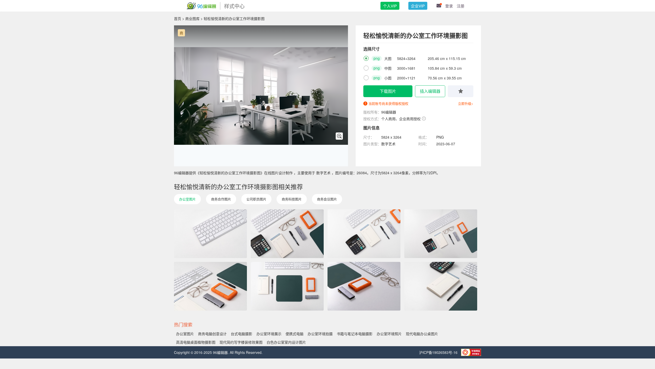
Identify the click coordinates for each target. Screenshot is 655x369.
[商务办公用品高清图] (287, 233)
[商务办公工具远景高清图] (440, 233)
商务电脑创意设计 (212, 333)
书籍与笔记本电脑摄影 (355, 333)
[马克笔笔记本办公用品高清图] (440, 286)
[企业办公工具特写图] (210, 286)
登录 (449, 5)
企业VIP (418, 5)
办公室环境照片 (389, 333)
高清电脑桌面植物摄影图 (195, 342)
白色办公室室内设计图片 (286, 342)
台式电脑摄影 (241, 333)
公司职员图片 (256, 199)
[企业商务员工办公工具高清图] (364, 233)
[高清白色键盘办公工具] (210, 233)
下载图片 (388, 91)
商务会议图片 (327, 199)
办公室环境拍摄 (320, 333)
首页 (177, 18)
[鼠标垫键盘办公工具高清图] (364, 286)
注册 (460, 5)
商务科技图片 (292, 199)
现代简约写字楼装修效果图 (241, 342)
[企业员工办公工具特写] (287, 286)
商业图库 (192, 18)
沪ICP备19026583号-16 (438, 352)
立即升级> (465, 103)
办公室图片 (187, 199)
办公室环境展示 (268, 333)
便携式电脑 (294, 333)
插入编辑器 (430, 91)
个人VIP (390, 5)
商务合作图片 (221, 199)
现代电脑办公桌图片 (422, 333)
